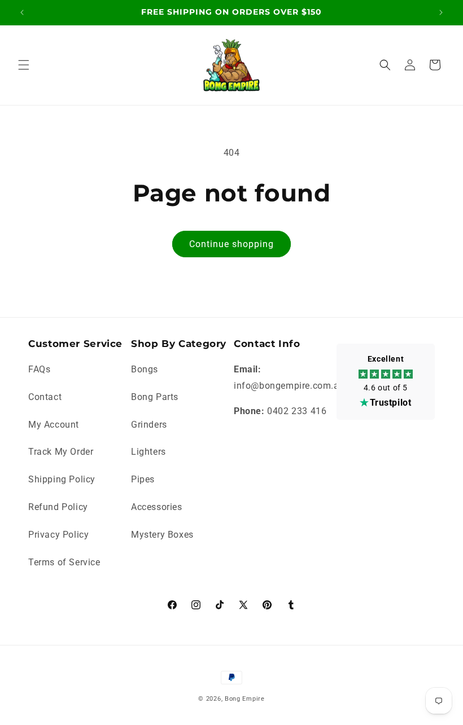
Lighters (148, 451)
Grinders (149, 424)
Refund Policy (58, 507)
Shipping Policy (61, 479)
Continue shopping (231, 244)
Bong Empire (245, 698)
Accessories (156, 507)
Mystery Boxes (162, 534)
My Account (53, 424)
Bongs (144, 369)
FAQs (39, 369)
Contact (45, 397)
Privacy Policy (58, 534)
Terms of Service (64, 562)
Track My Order (60, 451)
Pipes (143, 479)
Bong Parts (154, 397)
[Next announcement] (441, 12)
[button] (23, 64)
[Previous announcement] (22, 12)
